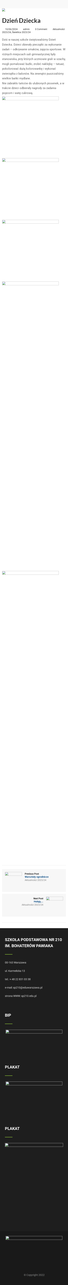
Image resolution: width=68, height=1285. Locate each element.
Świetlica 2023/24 (21, 32)
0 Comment (41, 29)
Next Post (38, 900)
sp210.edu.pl (28, 995)
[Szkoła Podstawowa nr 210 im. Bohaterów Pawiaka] (3, 10)
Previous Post (37, 875)
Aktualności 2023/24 (35, 880)
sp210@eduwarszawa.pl (27, 987)
